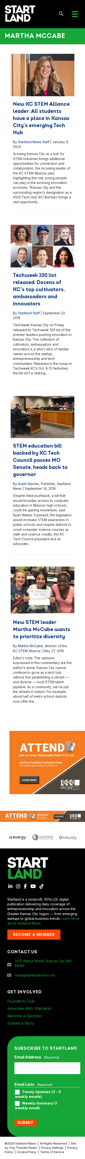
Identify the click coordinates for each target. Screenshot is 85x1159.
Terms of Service (52, 1152)
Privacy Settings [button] (52, 1148)
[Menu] (74, 14)
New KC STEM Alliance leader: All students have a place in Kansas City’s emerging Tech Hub (41, 119)
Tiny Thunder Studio (23, 1148)
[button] (61, 14)
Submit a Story (20, 1023)
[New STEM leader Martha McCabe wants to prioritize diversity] (42, 591)
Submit (25, 1122)
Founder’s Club (20, 1001)
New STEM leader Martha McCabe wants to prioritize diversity (41, 630)
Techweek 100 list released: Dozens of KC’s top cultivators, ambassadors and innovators (39, 290)
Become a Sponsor (24, 1015)
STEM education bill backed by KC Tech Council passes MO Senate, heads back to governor (40, 460)
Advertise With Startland (29, 1008)
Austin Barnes (28, 484)
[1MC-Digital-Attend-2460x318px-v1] (42, 816)
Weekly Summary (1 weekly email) (36, 1105)
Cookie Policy (26, 1152)
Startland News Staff (33, 142)
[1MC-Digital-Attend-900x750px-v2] (47, 733)
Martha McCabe (30, 646)
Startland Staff (29, 313)
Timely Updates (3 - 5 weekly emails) (38, 1094)
